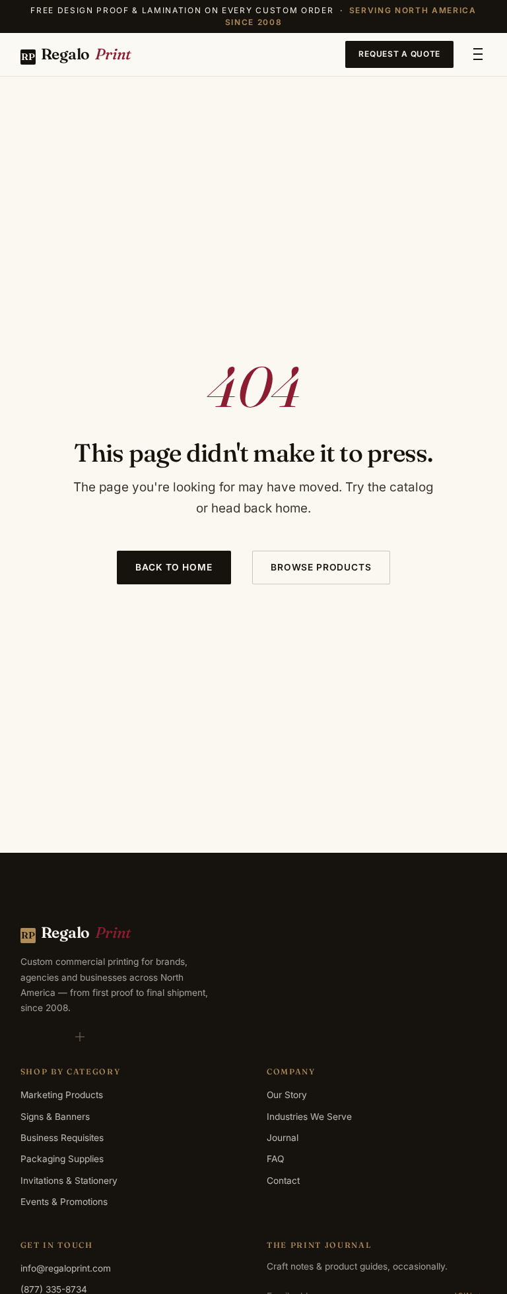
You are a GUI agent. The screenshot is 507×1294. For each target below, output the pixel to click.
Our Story (287, 1095)
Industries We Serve (309, 1116)
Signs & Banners (55, 1116)
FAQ (275, 1159)
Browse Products (321, 567)
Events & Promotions (64, 1201)
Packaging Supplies (62, 1159)
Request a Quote (399, 54)
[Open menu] (478, 54)
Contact (283, 1180)
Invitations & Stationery (69, 1180)
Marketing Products (61, 1095)
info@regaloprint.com (65, 1268)
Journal (282, 1137)
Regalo (76, 53)
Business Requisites (62, 1137)
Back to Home (173, 567)
